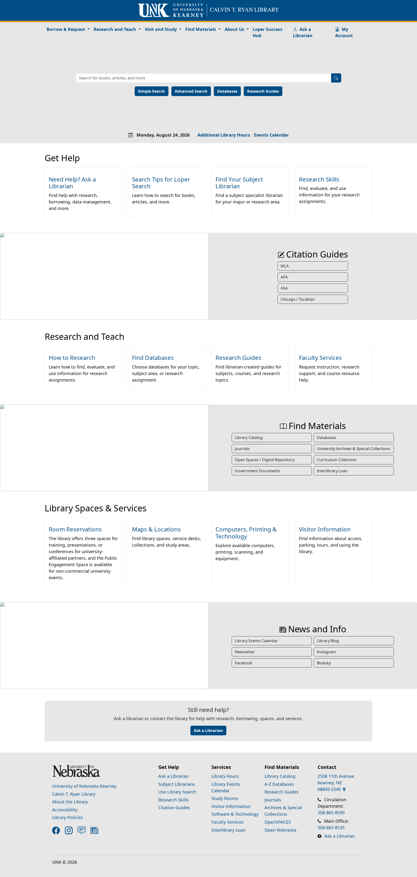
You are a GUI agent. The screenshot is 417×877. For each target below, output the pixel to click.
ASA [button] (284, 288)
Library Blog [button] (328, 640)
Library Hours (225, 776)
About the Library (70, 802)
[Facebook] (57, 830)
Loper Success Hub (267, 32)
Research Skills (173, 800)
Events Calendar (271, 135)
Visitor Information (230, 806)
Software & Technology (234, 814)
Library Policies (67, 817)
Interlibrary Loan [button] (332, 470)
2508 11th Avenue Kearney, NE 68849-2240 (336, 782)
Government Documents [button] (257, 470)
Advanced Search (191, 91)
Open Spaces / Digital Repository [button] (265, 459)
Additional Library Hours (223, 135)
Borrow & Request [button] (66, 29)
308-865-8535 (331, 827)
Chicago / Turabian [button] (298, 299)
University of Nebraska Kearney (84, 786)
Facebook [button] (243, 663)
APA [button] (284, 277)
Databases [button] (326, 437)
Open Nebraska (280, 830)
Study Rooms (224, 798)
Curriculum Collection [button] (336, 459)
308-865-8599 (331, 812)
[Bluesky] (82, 830)
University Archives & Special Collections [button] (353, 448)
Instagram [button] (326, 651)
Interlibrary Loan (228, 830)
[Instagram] (70, 830)
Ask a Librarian (303, 32)
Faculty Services (227, 822)
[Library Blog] (95, 830)
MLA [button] (285, 266)
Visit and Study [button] (161, 29)
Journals (272, 800)
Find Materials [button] (201, 29)
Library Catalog (279, 776)
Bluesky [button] (324, 663)
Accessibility (64, 810)
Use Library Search (177, 792)
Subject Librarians (176, 784)
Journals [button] (242, 448)
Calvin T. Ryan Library (73, 794)
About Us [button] (235, 29)
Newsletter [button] (245, 651)
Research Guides (263, 91)
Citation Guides (174, 807)
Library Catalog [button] (249, 437)
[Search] (336, 78)
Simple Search (151, 91)
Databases (227, 91)
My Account (344, 32)
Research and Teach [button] (115, 29)
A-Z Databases (279, 784)
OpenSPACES (277, 822)
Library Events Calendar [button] (256, 640)
